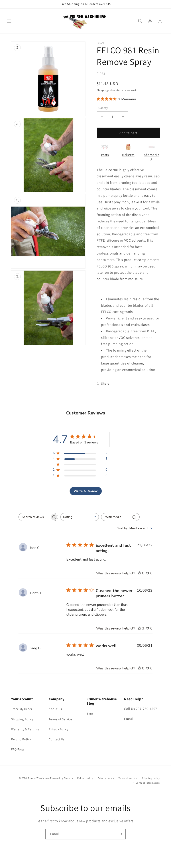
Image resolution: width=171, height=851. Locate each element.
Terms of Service (60, 719)
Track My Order (21, 709)
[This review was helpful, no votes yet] (139, 573)
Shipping (102, 90)
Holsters (128, 155)
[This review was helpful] (139, 628)
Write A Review (86, 491)
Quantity (102, 108)
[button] (9, 21)
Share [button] (105, 383)
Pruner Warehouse (38, 778)
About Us (55, 709)
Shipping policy (151, 778)
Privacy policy (106, 778)
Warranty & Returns (25, 729)
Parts (105, 155)
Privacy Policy (58, 729)
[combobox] (79, 517)
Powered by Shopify (61, 778)
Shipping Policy (22, 719)
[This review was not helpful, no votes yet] (147, 573)
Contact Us (57, 739)
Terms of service (127, 778)
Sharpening (151, 157)
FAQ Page (17, 749)
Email (128, 718)
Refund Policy (21, 739)
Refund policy (85, 778)
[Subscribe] (120, 834)
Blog (89, 714)
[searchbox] (34, 517)
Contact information (148, 782)
